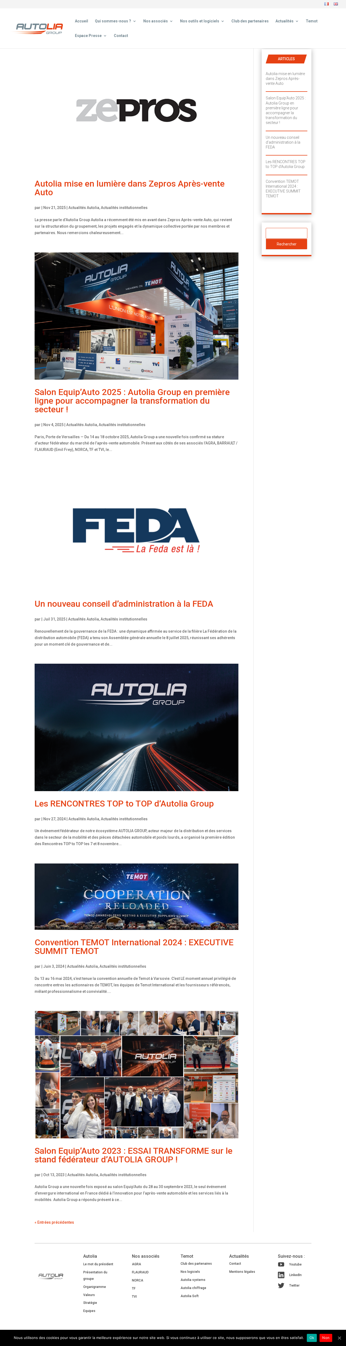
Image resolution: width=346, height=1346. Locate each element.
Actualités (284, 21)
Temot (312, 21)
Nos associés (155, 21)
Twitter (294, 1285)
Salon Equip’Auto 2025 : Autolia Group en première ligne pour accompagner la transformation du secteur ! (132, 400)
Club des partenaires (250, 21)
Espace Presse (88, 36)
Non (326, 1337)
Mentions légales (242, 1272)
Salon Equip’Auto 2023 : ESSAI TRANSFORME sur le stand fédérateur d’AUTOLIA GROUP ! (133, 1155)
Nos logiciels (190, 1272)
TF (133, 1288)
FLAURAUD (140, 1272)
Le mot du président (98, 1264)
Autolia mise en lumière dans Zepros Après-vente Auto (130, 187)
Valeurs (89, 1295)
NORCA (137, 1280)
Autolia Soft (190, 1296)
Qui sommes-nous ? (113, 21)
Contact (121, 36)
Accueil (81, 21)
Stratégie (90, 1303)
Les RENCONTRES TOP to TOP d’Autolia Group (124, 803)
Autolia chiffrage (193, 1288)
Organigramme (94, 1287)
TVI (134, 1296)
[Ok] (339, 1338)
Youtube (295, 1264)
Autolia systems (193, 1280)
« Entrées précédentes (54, 1222)
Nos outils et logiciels (199, 21)
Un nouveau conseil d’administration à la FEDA (124, 604)
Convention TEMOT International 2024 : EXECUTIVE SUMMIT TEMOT (134, 946)
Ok (312, 1337)
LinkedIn (295, 1275)
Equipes (89, 1311)
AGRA (136, 1264)
